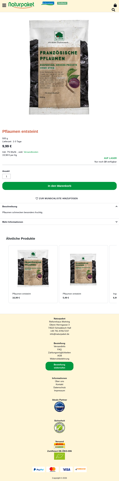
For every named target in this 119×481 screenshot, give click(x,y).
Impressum (59, 390)
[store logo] (21, 5)
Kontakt (59, 384)
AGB (59, 355)
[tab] (59, 206)
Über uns (59, 381)
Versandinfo (59, 346)
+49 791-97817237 (59, 331)
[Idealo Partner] (59, 411)
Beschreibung (9, 206)
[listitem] (33, 274)
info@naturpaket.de (59, 334)
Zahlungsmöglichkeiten (59, 352)
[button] (5, 274)
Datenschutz (59, 387)
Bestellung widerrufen (59, 366)
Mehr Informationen (12, 222)
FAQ (59, 349)
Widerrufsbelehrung (59, 358)
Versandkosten (31, 152)
